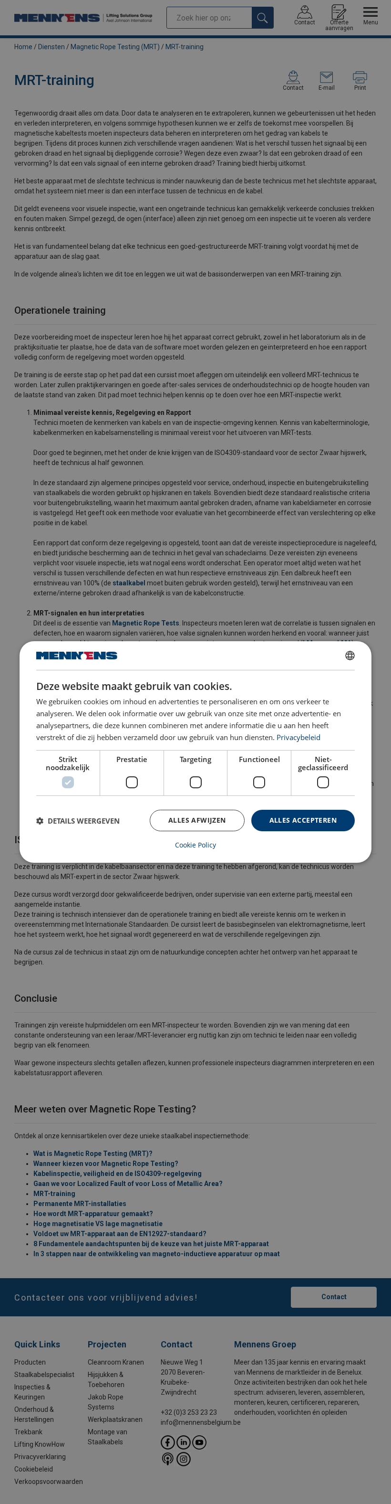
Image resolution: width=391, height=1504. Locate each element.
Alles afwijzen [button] (197, 820)
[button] (78, 821)
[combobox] (350, 655)
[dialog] (195, 752)
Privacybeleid (298, 737)
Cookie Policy (195, 845)
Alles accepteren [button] (303, 820)
